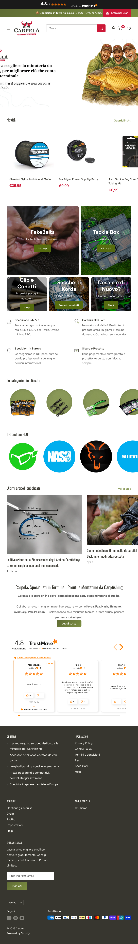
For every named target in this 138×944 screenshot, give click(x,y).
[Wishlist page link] (127, 28)
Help (78, 771)
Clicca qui (42, 248)
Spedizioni (81, 766)
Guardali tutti (123, 120)
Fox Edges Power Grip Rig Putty (78, 179)
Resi (77, 760)
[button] (115, 647)
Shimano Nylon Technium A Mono (30, 179)
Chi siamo (81, 808)
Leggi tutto (69, 623)
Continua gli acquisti (19, 808)
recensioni (53, 648)
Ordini (10, 813)
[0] (120, 28)
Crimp (27, 308)
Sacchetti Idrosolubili (69, 305)
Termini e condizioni (87, 754)
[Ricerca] (101, 28)
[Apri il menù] (8, 28)
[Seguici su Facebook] (9, 918)
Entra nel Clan (119, 12)
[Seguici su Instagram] (15, 918)
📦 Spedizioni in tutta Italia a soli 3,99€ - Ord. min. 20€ (69, 12)
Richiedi (17, 886)
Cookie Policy (83, 749)
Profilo (11, 819)
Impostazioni (15, 825)
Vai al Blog (125, 488)
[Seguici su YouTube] (22, 918)
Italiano (12, 902)
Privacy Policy (84, 743)
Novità (111, 305)
